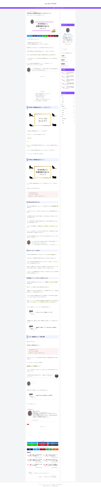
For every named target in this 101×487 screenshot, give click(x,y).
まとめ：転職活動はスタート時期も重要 (41, 100)
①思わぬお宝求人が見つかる (40, 96)
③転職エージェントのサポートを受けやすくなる (43, 99)
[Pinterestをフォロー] (35, 420)
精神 (68, 114)
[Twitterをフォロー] (34, 420)
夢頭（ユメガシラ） (36, 411)
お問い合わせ (60, 484)
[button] (73, 49)
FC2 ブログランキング (64, 65)
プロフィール (43, 484)
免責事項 (53, 484)
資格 (67, 116)
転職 (28, 424)
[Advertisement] (42, 82)
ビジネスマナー (68, 108)
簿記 (68, 120)
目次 (41, 91)
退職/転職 (67, 106)
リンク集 (56, 484)
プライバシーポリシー (48, 484)
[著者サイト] (33, 420)
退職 (68, 110)
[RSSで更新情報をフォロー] (37, 420)
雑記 (67, 95)
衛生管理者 (68, 118)
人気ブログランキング (64, 61)
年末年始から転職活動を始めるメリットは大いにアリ (43, 93)
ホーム (40, 484)
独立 (67, 104)
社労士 (68, 122)
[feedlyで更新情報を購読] (36, 420)
